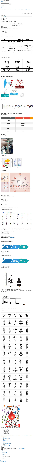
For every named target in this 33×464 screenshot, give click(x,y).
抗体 (7, 5)
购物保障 (15, 435)
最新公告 (5, 16)
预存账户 (20, 435)
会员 (5, 461)
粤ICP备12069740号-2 (22, 448)
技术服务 (15, 9)
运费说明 (25, 435)
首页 (8, 9)
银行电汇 (17, 435)
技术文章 (22, 9)
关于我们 (29, 9)
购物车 (4, 461)
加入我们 (5, 435)
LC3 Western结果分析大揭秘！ (16, 429)
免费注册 (4, 1)
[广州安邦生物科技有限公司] (1, 8)
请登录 (2, 1)
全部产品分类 (4, 9)
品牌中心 (11, 9)
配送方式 (23, 435)
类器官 (13, 5)
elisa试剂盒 (2, 5)
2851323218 (3, 454)
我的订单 (2, 2)
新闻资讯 (19, 9)
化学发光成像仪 (10, 5)
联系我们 (3, 11)
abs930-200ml (12, 237)
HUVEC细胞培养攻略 (6, 429)
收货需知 (2, 436)
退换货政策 (5, 436)
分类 (2, 461)
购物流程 (12, 435)
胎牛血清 (5, 5)
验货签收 (28, 435)
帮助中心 (5, 2)
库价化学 (5, 449)
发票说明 (30, 435)
